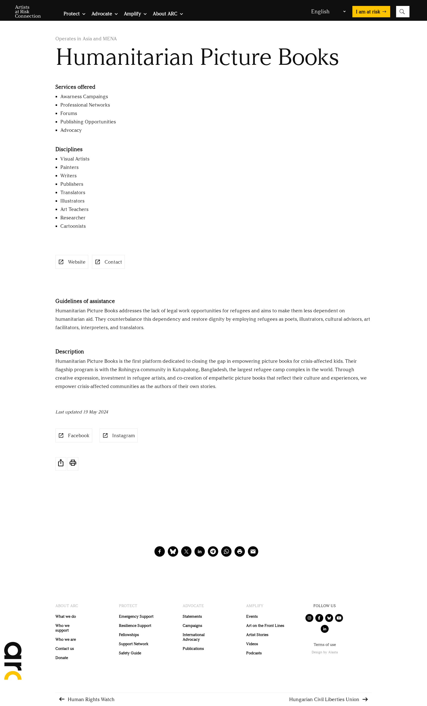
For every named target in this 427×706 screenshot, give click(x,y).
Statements (192, 616)
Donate (61, 657)
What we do (65, 616)
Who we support (62, 628)
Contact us (64, 648)
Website (76, 262)
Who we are (65, 639)
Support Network (133, 643)
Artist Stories (257, 634)
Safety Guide (130, 653)
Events (252, 616)
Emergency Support (136, 616)
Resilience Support (135, 625)
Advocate (101, 14)
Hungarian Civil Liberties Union (324, 699)
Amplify (132, 14)
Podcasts (254, 653)
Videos (252, 643)
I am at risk (368, 12)
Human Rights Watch (91, 699)
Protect (72, 14)
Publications (193, 648)
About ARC (165, 14)
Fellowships (129, 634)
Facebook (78, 435)
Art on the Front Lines (265, 625)
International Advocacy (194, 637)
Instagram (123, 435)
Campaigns (192, 625)
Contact (113, 262)
